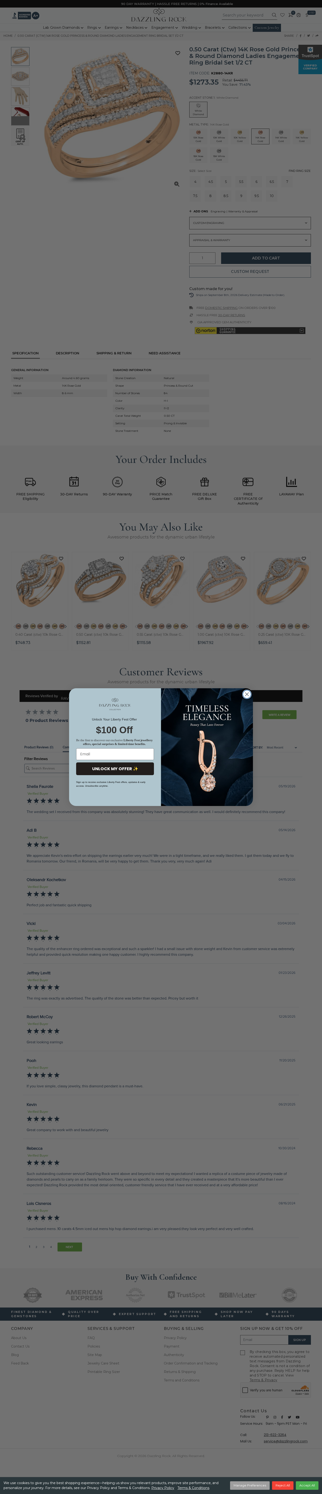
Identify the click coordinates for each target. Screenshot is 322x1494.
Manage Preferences (250, 1485)
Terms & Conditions (193, 1488)
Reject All (283, 1485)
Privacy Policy (162, 1488)
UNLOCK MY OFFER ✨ (115, 769)
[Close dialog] (247, 694)
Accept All (307, 1485)
